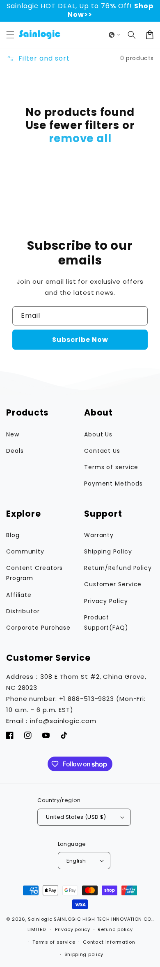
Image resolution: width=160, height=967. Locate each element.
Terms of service (111, 467)
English (76, 861)
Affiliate (19, 595)
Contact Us (102, 451)
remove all (80, 138)
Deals (15, 451)
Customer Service (113, 584)
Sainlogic (40, 919)
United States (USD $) (76, 817)
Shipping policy (84, 954)
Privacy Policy (106, 601)
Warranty (99, 535)
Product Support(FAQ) (106, 622)
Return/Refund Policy (118, 568)
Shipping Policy (108, 551)
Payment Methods (113, 483)
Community (25, 551)
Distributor (23, 611)
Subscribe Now (80, 339)
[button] (10, 35)
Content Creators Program (34, 573)
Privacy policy (72, 929)
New (12, 434)
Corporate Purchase (38, 628)
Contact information (109, 942)
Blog (13, 535)
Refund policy (115, 929)
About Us (98, 434)
